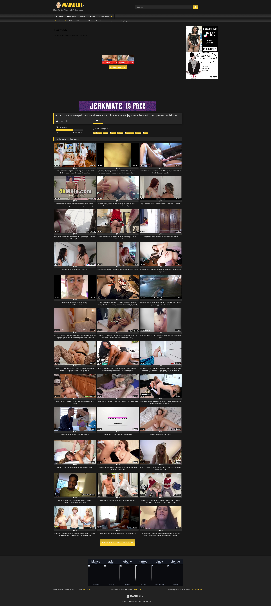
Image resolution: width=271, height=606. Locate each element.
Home (56, 21)
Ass (106, 133)
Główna (60, 16)
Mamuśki (63, 21)
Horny (121, 133)
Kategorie (72, 16)
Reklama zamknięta (117, 67)
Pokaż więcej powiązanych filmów (117, 542)
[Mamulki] (71, 5)
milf (146, 133)
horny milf (130, 133)
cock (113, 133)
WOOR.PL (138, 590)
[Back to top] (264, 600)
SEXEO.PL (87, 590)
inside (139, 133)
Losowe (82, 16)
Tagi (93, 16)
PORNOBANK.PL (198, 590)
